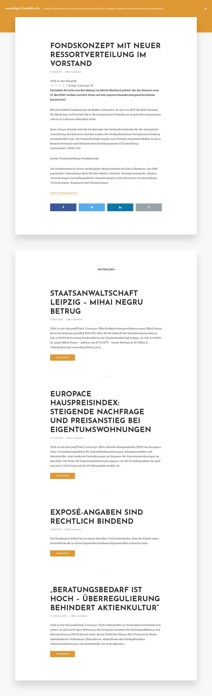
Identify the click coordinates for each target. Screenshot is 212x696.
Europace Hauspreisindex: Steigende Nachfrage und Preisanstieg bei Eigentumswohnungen (100, 412)
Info (150, 8)
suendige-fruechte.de (22, 8)
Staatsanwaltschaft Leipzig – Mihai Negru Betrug (96, 302)
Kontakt (162, 8)
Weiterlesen (62, 357)
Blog (141, 8)
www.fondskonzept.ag (63, 193)
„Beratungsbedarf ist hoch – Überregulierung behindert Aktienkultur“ (105, 599)
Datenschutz (193, 8)
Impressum (176, 8)
